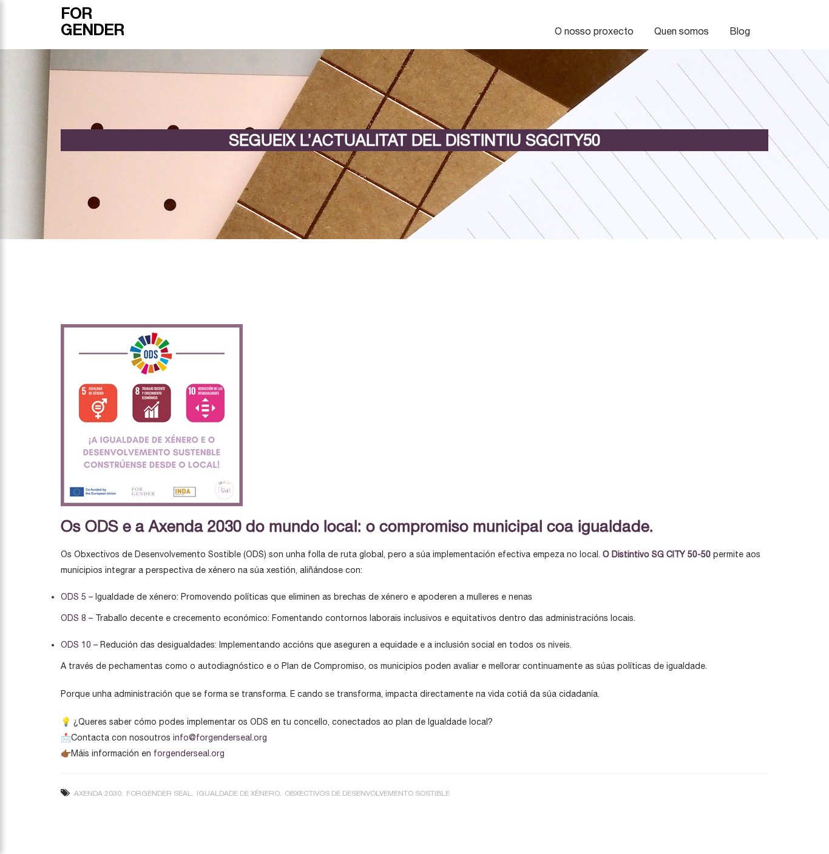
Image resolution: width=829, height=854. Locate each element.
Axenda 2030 (97, 793)
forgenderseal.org (189, 753)
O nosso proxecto (594, 30)
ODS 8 (73, 618)
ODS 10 (76, 644)
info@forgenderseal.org (220, 737)
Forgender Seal (159, 793)
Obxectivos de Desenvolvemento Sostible (367, 793)
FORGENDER (92, 21)
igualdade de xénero (238, 793)
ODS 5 (73, 597)
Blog (739, 30)
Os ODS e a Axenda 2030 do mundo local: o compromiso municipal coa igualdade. (357, 526)
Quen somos (681, 30)
